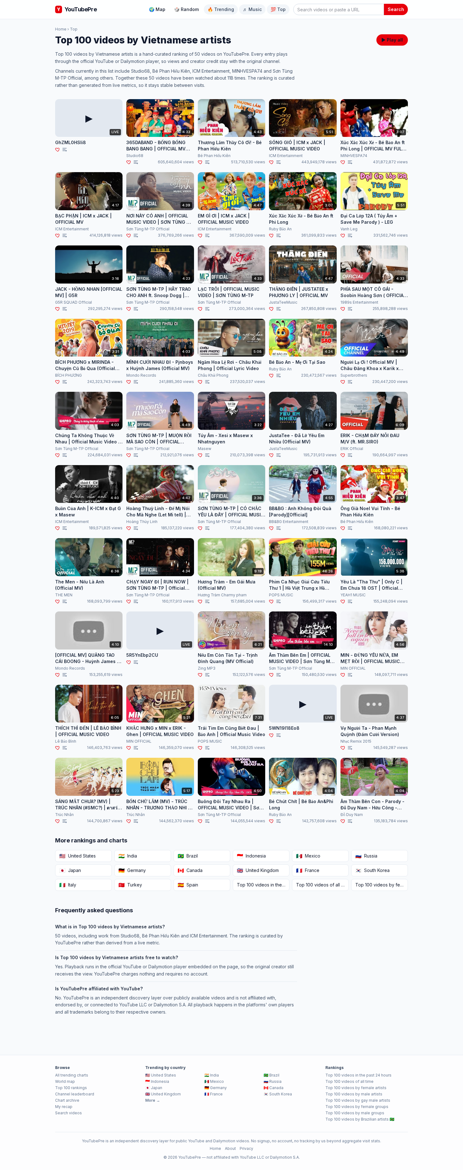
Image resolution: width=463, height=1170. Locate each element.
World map (65, 1081)
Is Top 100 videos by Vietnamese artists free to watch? (116, 957)
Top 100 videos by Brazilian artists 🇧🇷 (359, 1119)
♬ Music (252, 9)
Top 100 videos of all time (349, 1081)
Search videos (68, 1113)
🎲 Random (186, 9)
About (230, 1148)
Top (73, 29)
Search (396, 9)
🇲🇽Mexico (214, 1081)
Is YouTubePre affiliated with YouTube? (99, 988)
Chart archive (67, 1100)
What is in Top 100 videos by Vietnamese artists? (110, 926)
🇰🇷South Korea (278, 1094)
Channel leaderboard (74, 1094)
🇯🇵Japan (153, 1087)
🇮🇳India (211, 1075)
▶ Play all (392, 39)
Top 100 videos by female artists (355, 1087)
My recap (63, 1106)
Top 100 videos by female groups (356, 1106)
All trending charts (71, 1075)
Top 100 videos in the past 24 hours (358, 1075)
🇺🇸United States (160, 1075)
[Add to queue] (64, 149)
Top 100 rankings (71, 1087)
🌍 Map (157, 9)
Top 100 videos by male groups (354, 1113)
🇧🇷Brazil (271, 1075)
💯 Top (278, 9)
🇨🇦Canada (273, 1087)
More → (152, 1100)
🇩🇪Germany (215, 1087)
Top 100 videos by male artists (353, 1094)
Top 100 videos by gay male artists (357, 1100)
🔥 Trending (221, 9)
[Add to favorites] (57, 149)
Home (60, 29)
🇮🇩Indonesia (157, 1081)
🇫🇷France (213, 1094)
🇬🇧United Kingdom (163, 1094)
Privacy (246, 1148)
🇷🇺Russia (273, 1081)
